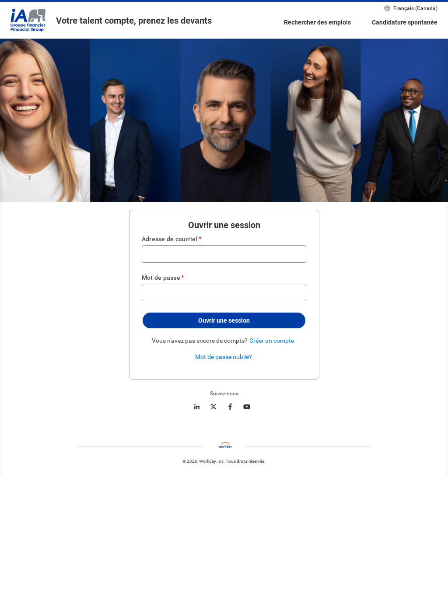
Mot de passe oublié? (223, 356)
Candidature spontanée (405, 22)
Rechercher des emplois (317, 22)
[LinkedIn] (197, 407)
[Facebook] (230, 407)
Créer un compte (271, 340)
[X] (213, 407)
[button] (224, 320)
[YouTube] (247, 407)
